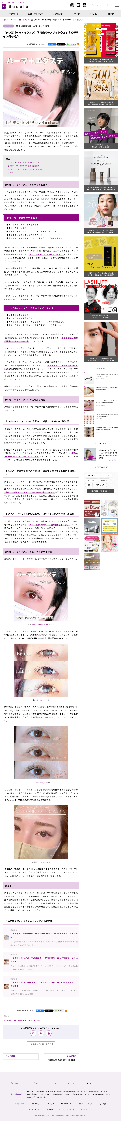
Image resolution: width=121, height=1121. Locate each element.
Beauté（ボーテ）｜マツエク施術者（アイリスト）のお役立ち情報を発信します (62, 1115)
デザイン (76, 13)
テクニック (58, 13)
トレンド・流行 (34, 1020)
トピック (110, 13)
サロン (97, 418)
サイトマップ (87, 1109)
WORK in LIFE (100, 485)
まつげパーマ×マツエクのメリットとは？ (23, 162)
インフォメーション (85, 1104)
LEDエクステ (92, 480)
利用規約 (102, 1104)
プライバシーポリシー (68, 1109)
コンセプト (20, 1104)
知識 (36, 1083)
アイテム (93, 13)
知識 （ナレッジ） (36, 13)
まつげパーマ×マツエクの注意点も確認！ (23, 166)
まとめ (10, 173)
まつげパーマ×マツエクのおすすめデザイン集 (25, 169)
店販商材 (104, 480)
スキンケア (91, 476)
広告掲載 (50, 1109)
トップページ (13, 13)
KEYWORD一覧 (66, 1104)
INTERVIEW (100, 443)
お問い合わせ (35, 1109)
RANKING (100, 368)
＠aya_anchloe (41, 862)
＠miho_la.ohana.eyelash (41, 624)
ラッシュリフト (11, 1020)
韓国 (89, 485)
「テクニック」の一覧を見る (41, 1043)
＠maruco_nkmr (42, 783)
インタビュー (113, 460)
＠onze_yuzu (41, 700)
